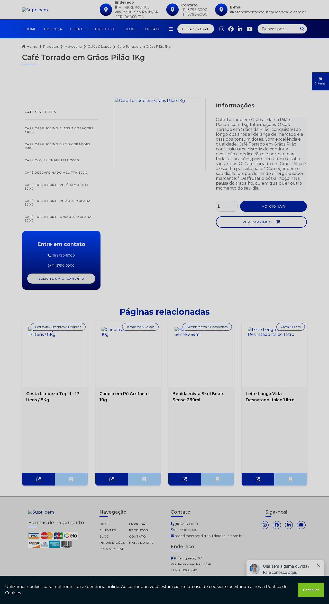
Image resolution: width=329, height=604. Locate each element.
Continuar (311, 590)
